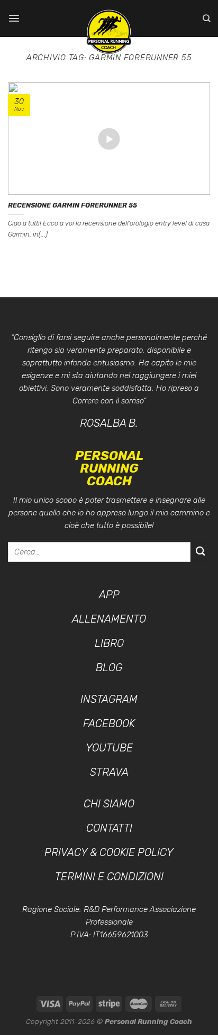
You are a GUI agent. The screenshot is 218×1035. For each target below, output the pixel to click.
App (109, 594)
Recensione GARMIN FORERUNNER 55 (72, 205)
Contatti (109, 828)
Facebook (109, 723)
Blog (109, 667)
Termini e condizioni (109, 876)
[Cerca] (206, 18)
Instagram (109, 699)
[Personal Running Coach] (109, 31)
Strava (109, 772)
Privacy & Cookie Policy (109, 852)
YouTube (109, 747)
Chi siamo (109, 803)
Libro (109, 643)
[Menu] (14, 18)
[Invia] (200, 552)
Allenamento (109, 619)
